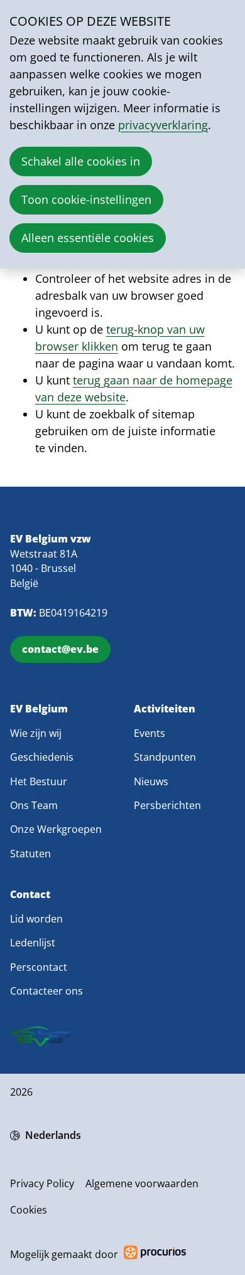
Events (149, 733)
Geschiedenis (42, 757)
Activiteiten (164, 709)
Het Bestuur (38, 781)
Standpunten (165, 757)
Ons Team (34, 805)
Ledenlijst (32, 943)
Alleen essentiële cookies (87, 237)
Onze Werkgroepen (56, 829)
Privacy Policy (42, 1183)
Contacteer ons (46, 991)
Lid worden (36, 919)
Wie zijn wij (36, 733)
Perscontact (38, 967)
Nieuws (151, 781)
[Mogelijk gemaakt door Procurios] (155, 1255)
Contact (30, 894)
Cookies (28, 1210)
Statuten (30, 853)
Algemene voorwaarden (142, 1183)
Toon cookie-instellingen (86, 199)
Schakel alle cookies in (80, 161)
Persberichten (167, 805)
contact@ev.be (60, 649)
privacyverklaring (163, 124)
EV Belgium (39, 709)
